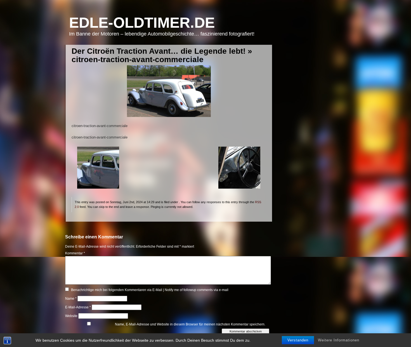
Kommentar (75, 253)
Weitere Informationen (338, 340)
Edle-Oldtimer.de (142, 22)
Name (71, 299)
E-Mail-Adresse (78, 307)
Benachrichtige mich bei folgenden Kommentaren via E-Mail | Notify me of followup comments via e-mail (149, 290)
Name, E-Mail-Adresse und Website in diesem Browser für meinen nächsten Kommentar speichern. (190, 324)
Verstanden (297, 340)
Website (71, 316)
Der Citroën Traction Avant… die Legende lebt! (158, 51)
